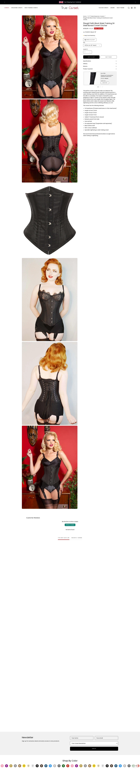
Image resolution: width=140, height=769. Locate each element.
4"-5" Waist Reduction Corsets (96, 16)
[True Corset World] (70, 8)
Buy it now (109, 57)
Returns (85, 66)
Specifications (87, 61)
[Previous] (4, 2)
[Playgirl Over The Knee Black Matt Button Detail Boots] (92, 78)
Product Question (88, 69)
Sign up (94, 748)
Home (84, 16)
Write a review (70, 525)
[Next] (135, 2)
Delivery (85, 63)
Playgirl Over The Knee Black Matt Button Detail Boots (107, 76)
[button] (16, 7)
